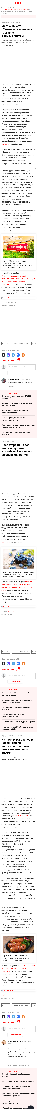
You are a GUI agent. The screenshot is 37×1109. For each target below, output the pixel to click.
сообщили (5, 542)
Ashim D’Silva (11, 611)
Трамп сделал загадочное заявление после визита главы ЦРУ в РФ (18, 426)
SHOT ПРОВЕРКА (22, 815)
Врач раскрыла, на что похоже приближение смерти (13, 419)
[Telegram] (13, 355)
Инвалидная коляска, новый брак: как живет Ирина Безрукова (16, 411)
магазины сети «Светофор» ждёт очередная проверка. (18, 968)
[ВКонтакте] (18, 355)
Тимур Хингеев (7, 614)
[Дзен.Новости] (3, 355)
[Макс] (8, 355)
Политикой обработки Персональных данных (14, 9)
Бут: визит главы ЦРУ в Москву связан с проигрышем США (17, 728)
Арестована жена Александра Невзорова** (18, 722)
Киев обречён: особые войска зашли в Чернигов (16, 433)
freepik (3, 995)
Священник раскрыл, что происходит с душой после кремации (17, 701)
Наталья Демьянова (9, 305)
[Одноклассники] (23, 355)
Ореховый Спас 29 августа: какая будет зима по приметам (17, 404)
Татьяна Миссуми (8, 998)
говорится (5, 144)
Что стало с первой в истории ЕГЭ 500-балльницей (17, 397)
